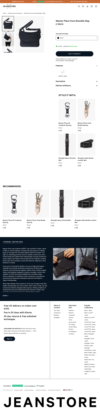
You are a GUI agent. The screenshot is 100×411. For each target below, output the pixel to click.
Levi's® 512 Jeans (89, 329)
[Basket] (91, 6)
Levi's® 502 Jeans (90, 325)
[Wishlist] (83, 6)
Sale (85, 374)
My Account (72, 322)
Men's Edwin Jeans (90, 353)
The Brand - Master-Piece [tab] (13, 242)
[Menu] (95, 6)
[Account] (87, 6)
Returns (71, 313)
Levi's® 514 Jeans (89, 332)
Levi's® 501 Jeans (89, 322)
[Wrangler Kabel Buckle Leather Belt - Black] (86, 145)
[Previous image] (17, 34)
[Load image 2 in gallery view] (8, 38)
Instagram (57, 318)
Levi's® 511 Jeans (89, 327)
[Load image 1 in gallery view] (8, 23)
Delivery (71, 310)
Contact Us (57, 313)
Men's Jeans (88, 310)
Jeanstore (6, 390)
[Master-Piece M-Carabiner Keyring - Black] (67, 110)
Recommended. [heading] (12, 186)
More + (5, 296)
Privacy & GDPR (18, 390)
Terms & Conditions (41, 390)
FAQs (70, 320)
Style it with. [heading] (67, 95)
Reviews (56, 315)
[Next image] (42, 34)
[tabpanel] (50, 270)
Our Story (57, 310)
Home (4, 13)
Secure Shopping (29, 390)
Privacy (71, 329)
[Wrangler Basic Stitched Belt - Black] (67, 145)
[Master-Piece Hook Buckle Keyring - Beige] (86, 110)
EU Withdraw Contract (54, 390)
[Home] (9, 6)
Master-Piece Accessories (15, 13)
